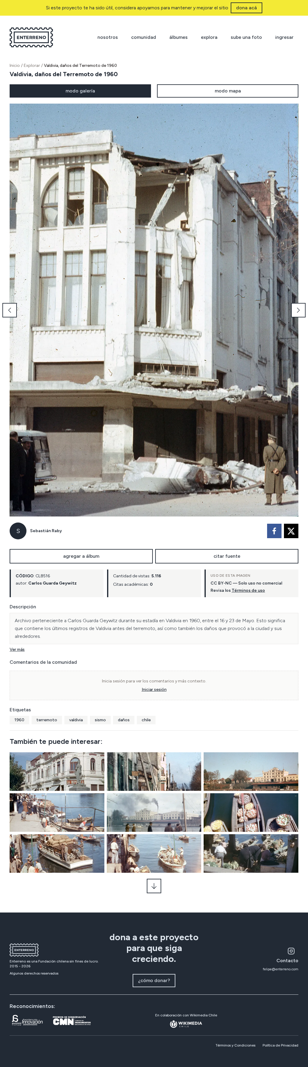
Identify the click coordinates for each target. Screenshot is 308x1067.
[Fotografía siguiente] (298, 310)
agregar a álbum (81, 556)
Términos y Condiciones (235, 1045)
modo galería (80, 91)
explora (209, 37)
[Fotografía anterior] (9, 310)
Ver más (17, 649)
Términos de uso (248, 590)
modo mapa (228, 91)
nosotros (107, 37)
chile (146, 719)
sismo (100, 719)
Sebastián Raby (46, 530)
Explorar (32, 65)
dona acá (246, 8)
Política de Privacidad (280, 1045)
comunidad (143, 37)
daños (124, 719)
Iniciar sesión (154, 689)
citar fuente (227, 556)
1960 (19, 719)
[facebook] (274, 531)
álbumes (178, 37)
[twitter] (291, 531)
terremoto (46, 719)
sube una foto (246, 37)
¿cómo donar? (154, 980)
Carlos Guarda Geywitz (52, 583)
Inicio (15, 65)
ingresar (284, 37)
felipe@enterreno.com (280, 969)
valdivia (76, 719)
